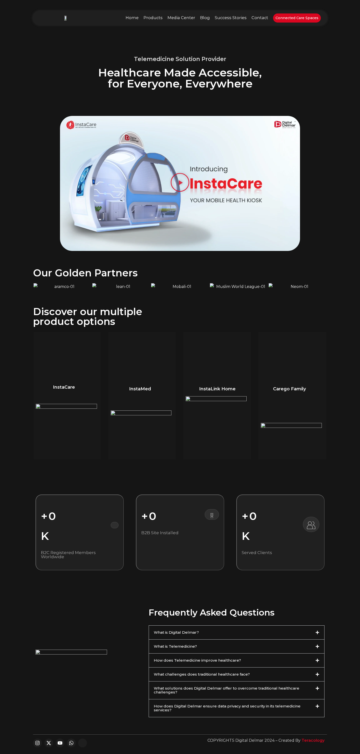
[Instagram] (37, 743)
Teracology (312, 740)
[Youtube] (60, 743)
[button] (180, 184)
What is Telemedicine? (175, 646)
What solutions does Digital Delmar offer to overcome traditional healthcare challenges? (226, 690)
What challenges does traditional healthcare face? (202, 674)
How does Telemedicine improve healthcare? (197, 660)
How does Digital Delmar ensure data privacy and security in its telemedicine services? (227, 708)
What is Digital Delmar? (176, 632)
